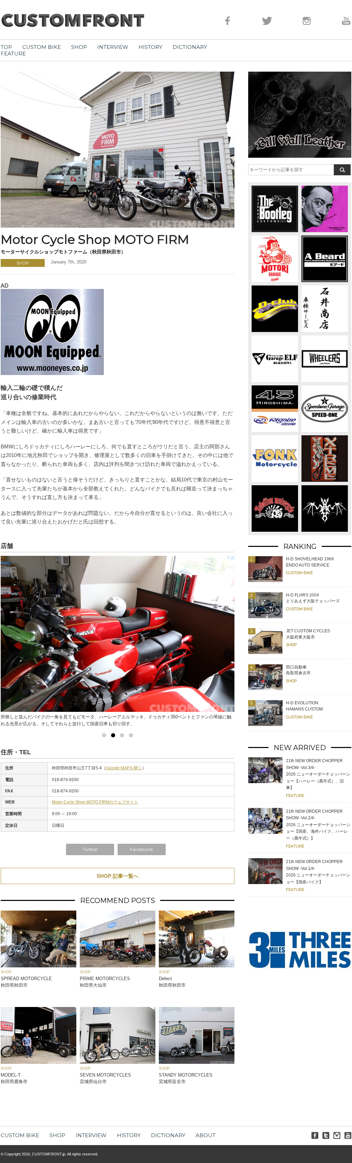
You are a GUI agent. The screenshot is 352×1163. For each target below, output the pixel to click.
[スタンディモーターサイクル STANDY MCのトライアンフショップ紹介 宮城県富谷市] (196, 1062)
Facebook (141, 849)
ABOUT (206, 1135)
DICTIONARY (190, 47)
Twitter (90, 849)
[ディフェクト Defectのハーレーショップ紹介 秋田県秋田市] (196, 965)
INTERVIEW (112, 47)
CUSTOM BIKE (41, 47)
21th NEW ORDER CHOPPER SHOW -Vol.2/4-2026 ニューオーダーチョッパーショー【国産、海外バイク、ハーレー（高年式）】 (318, 825)
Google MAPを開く (124, 768)
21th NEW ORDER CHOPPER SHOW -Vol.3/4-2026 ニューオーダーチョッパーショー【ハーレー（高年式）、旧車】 (318, 774)
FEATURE (13, 53)
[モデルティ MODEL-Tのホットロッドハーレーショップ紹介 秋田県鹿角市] (38, 1062)
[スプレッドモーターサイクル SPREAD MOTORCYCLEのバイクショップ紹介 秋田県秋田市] (38, 965)
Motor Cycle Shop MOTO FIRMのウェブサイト (95, 802)
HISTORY (150, 47)
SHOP (79, 47)
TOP (6, 47)
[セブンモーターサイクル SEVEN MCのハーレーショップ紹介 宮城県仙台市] (117, 1062)
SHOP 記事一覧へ (118, 876)
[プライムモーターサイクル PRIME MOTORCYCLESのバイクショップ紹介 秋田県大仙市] (117, 965)
